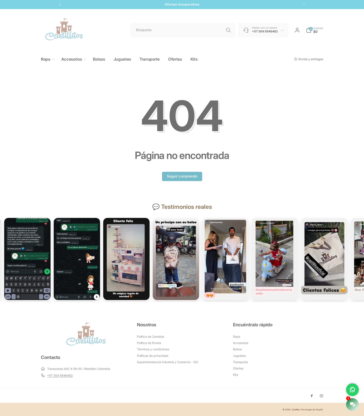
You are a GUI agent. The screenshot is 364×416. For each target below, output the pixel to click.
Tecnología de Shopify (312, 409)
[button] (314, 30)
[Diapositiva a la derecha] (304, 4)
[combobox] (183, 30)
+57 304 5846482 (60, 375)
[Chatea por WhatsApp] (352, 389)
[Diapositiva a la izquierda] (60, 4)
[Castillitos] (86, 345)
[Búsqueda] (228, 30)
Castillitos (295, 409)
